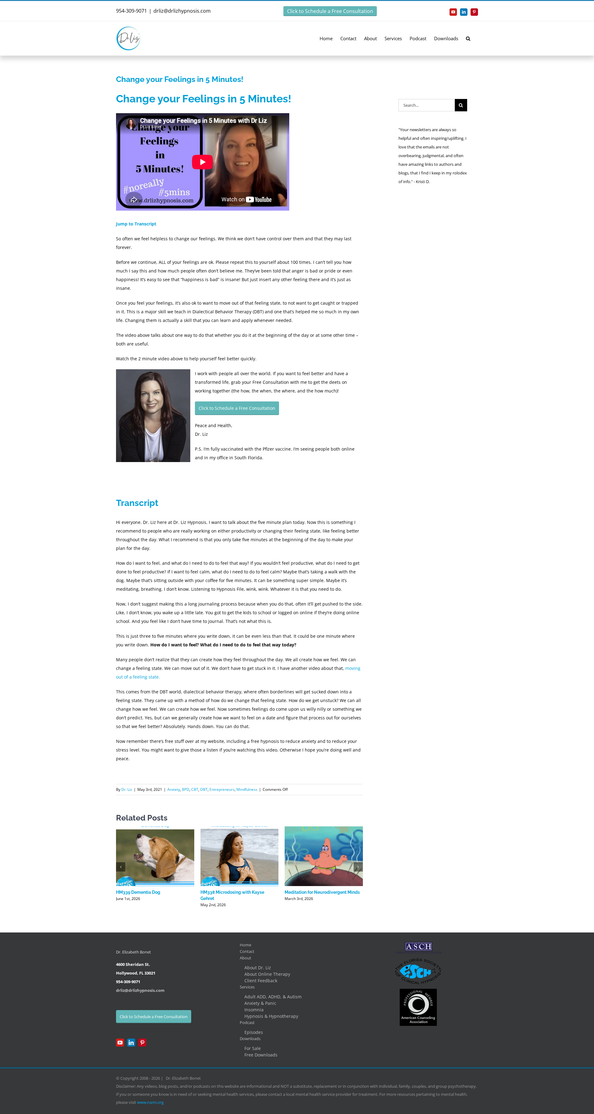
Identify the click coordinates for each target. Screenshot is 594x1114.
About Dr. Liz (257, 967)
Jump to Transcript (136, 224)
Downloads (250, 1038)
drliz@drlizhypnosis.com (182, 10)
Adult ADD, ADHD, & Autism (273, 997)
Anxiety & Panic (260, 1003)
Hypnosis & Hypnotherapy (271, 1016)
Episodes (253, 1032)
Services (247, 987)
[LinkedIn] (131, 1043)
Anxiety (173, 789)
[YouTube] (120, 1043)
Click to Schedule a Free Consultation (330, 11)
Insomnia (254, 1010)
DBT (204, 789)
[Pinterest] (142, 1043)
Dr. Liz (126, 789)
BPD (185, 789)
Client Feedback (260, 980)
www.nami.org (150, 1102)
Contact (247, 951)
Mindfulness (246, 789)
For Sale (252, 1048)
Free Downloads (261, 1055)
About (245, 958)
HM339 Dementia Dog (138, 892)
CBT (194, 789)
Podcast (247, 1022)
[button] (468, 38)
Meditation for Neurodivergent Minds (322, 892)
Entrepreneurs (222, 789)
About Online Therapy (267, 974)
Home (245, 945)
